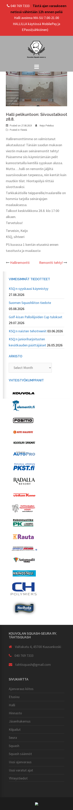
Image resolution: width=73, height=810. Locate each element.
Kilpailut (15, 729)
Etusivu (14, 697)
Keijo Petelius (47, 125)
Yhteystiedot (18, 778)
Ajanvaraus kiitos (21, 689)
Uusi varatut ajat (21, 770)
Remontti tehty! (51, 262)
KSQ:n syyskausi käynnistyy (28, 288)
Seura (13, 737)
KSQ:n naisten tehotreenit (28, 331)
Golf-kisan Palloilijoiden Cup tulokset (35, 317)
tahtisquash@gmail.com (33, 664)
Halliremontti (20, 262)
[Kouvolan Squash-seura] (36, 49)
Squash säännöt (20, 753)
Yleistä (23, 130)
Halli (12, 705)
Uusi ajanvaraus (20, 762)
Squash (14, 745)
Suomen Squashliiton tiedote (30, 302)
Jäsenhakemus (20, 721)
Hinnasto (15, 713)
